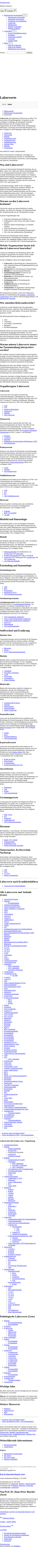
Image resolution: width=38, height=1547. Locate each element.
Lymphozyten (10, 559)
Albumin (7, 705)
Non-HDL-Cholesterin (11, 673)
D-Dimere (7, 1326)
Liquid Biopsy (8, 1447)
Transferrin (7, 1118)
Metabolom (7, 1078)
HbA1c (6, 650)
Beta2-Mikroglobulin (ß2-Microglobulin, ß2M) (19, 933)
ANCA (6, 922)
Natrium (10, 1189)
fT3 (5, 492)
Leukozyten (19, 554)
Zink (5, 789)
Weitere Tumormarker (11, 875)
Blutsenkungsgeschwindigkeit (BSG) (16, 942)
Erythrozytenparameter (11, 555)
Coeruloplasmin (9, 763)
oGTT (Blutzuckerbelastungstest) (14, 652)
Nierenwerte (8, 135)
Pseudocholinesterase (11, 1094)
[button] (15, 1533)
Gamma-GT (8, 411)
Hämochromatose (5, 727)
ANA (6, 912)
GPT (17, 1228)
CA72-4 (10, 1297)
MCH (31, 555)
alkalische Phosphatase (11, 409)
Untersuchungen (30, 1484)
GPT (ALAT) (8, 1016)
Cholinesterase (8, 972)
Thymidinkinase (9, 1115)
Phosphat (7, 1091)
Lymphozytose (13, 1360)
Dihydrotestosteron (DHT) (12, 987)
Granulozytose (12, 1352)
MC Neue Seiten (9, 1457)
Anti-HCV (7, 918)
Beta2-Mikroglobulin (15, 1290)
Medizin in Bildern (14, 28)
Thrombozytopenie (14, 1113)
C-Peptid (14, 840)
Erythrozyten (8, 554)
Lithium (10, 1197)
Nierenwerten (4, 1432)
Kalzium (7, 1345)
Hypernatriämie (9, 1039)
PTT (5, 816)
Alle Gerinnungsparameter (12, 822)
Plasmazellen (12, 1365)
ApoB (6, 674)
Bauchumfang (8, 1414)
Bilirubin (7, 413)
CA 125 (6, 948)
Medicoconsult (8, 111)
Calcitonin (11, 1258)
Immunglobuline (9, 708)
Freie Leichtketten (10, 1009)
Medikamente (12, 25)
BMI (5, 1412)
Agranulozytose (13, 1354)
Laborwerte (12, 23)
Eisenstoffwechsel (10, 990)
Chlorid (6, 959)
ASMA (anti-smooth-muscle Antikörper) (17, 621)
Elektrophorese (9, 706)
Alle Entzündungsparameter (13, 594)
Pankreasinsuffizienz (17, 462)
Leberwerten (32, 1430)
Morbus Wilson (17, 752)
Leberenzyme (8, 1061)
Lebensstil (11, 39)
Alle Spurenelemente (10, 793)
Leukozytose (12, 1358)
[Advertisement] (19, 74)
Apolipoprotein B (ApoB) (16, 1160)
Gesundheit (7, 31)
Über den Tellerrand (14, 45)
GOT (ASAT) (8, 1014)
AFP (5, 870)
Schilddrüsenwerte (10, 142)
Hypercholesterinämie (15, 1322)
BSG (5, 589)
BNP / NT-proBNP (10, 513)
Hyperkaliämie (8, 1033)
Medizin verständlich (14, 27)
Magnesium (8, 787)
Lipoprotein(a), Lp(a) (11, 1066)
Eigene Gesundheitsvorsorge (17, 33)
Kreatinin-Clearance (10, 1050)
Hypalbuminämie (13, 903)
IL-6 (9, 1208)
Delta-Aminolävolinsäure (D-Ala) (15, 983)
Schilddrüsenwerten (19, 1434)
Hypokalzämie (12, 1348)
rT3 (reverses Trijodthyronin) (13, 1104)
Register (21, 1484)
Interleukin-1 (12, 1206)
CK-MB (6, 515)
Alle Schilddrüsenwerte (11, 496)
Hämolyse (7, 1020)
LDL (5, 1057)
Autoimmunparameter (11, 1145)
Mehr (5, 43)
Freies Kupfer (8, 761)
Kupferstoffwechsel (10, 1052)
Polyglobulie (12, 1335)
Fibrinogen (7, 818)
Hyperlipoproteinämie (11, 1031)
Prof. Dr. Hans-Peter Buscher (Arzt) (12, 1474)
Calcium (10, 1193)
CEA (5, 872)
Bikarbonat (7, 936)
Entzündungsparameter (11, 994)
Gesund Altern (12, 40)
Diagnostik (29, 1485)
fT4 (5, 494)
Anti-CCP (7, 622)
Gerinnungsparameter (11, 1013)
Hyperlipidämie (13, 1324)
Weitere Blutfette (9, 680)
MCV (24, 555)
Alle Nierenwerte (9, 443)
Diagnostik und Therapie (16, 19)
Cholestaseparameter (10, 961)
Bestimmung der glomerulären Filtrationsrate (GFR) (20, 441)
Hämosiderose (30, 726)
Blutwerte (22, 1485)
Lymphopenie (12, 1361)
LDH (5, 1055)
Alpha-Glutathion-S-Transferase (14, 909)
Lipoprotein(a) (8, 678)
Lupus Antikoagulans (11, 1070)
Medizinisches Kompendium (13, 15)
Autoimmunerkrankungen (22, 604)
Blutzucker (7, 648)
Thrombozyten (8, 1111)
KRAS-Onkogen (9, 1046)
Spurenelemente (9, 1105)
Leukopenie (12, 1356)
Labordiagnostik (5, 1487)
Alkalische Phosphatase (11, 905)
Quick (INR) (8, 1098)
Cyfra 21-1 (7, 979)
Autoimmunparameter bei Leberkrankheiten (18, 929)
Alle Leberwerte (9, 415)
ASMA (6, 925)
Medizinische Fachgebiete (16, 17)
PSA (5, 1092)
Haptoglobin (8, 1022)
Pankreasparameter (10, 1087)
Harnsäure (7, 1024)
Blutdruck (7, 1409)
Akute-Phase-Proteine (11, 899)
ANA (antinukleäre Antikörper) (14, 617)
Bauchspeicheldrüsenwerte (12, 931)
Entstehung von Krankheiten (17, 21)
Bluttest (15, 1485)
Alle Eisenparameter (10, 738)
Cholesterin (7, 671)
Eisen (6, 735)
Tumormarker (8, 148)
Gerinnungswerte (9, 140)
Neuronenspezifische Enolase (13, 1081)
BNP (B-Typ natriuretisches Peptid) (15, 946)
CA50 (6, 953)
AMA (6, 910)
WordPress (16, 1546)
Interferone (11, 1210)
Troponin (7, 511)
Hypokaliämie (8, 1035)
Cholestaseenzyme (10, 962)
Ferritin (6, 733)
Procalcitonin (8, 590)
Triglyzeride (8, 676)
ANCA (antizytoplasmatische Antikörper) (17, 619)
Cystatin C (7, 438)
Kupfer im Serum (9, 759)
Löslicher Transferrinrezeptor (13, 1068)
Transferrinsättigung (10, 736)
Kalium (10, 1191)
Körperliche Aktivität (15, 37)
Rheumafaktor (8, 624)
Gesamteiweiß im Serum (12, 703)
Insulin (6, 840)
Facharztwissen (5, 2)
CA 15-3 (7, 951)
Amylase (7, 469)
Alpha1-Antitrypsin (10, 710)
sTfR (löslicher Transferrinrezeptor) (15, 1107)
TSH (5, 490)
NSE (9, 1306)
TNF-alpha (11, 1215)
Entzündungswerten (22, 1432)
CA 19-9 (7, 873)
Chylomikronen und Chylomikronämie (20, 1169)
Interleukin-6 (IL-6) (10, 592)
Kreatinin (7, 436)
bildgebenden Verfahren (7, 298)
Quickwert (15, 1241)
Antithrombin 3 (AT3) (15, 1178)
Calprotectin (8, 955)
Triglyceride (12, 1173)
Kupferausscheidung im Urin (13, 765)
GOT (5, 406)
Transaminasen (9, 1117)
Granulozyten (30, 557)
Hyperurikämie (9, 1040)
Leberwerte (7, 133)
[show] (4, 104)
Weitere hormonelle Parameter (13, 845)
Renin (6, 1100)
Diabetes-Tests (8, 144)
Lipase (6, 468)
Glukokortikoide (9, 842)
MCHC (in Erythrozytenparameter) (15, 1076)
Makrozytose (12, 1332)
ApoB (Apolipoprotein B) (12, 923)
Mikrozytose (12, 1334)
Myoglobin (7, 1079)
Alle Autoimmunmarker (11, 626)
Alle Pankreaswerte (10, 471)
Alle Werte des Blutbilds (12, 561)
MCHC (10, 1003)
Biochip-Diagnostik (10, 1445)
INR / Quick (8, 814)
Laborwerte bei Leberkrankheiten (14, 886)
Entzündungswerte (10, 138)
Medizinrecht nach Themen (17, 49)
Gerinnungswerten (6, 1434)
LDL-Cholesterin (13, 968)
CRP (5, 587)
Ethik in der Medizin (14, 47)
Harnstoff (7, 439)
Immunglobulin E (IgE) (11, 1044)
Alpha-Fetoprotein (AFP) (12, 907)
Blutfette (7, 146)
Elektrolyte (7, 992)
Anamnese (22, 295)
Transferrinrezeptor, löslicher (13, 1122)
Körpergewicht (9, 1410)
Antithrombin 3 (9, 920)
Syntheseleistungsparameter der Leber (16, 1109)
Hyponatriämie (13, 1371)
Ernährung (11, 35)
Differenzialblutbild (10, 552)
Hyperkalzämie (9, 1037)
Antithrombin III (9, 820)
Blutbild (6, 137)
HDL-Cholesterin (13, 966)
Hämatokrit (7, 1018)
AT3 (5, 927)
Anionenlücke (8, 914)
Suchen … (3, 52)
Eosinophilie (12, 1363)
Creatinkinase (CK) (10, 974)
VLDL (10, 1175)
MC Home (7, 1456)
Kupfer (6, 791)
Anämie (10, 1330)
